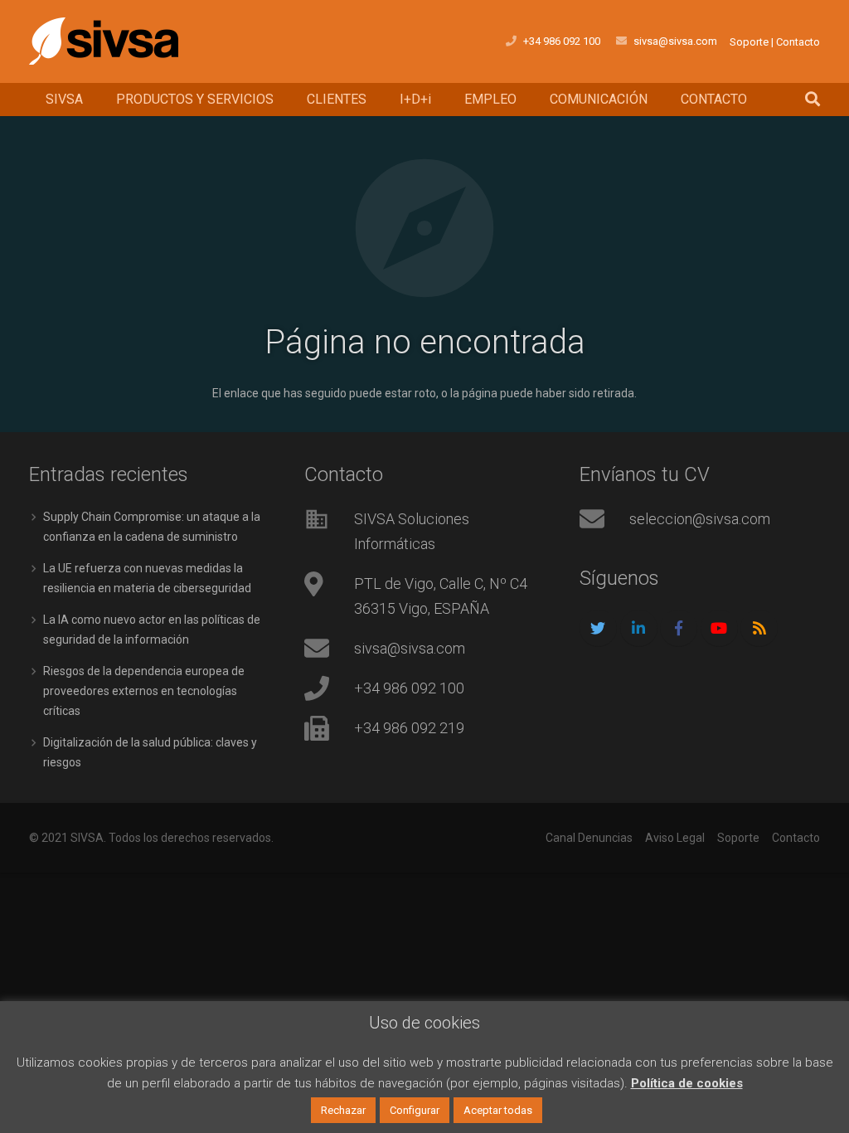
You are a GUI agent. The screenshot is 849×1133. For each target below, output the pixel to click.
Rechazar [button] (343, 1110)
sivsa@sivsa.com (675, 41)
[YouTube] (719, 628)
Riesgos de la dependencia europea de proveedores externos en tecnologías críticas (144, 690)
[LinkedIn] (638, 628)
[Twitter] (598, 628)
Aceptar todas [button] (497, 1110)
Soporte (749, 42)
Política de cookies (687, 1083)
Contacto (798, 42)
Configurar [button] (414, 1110)
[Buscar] (812, 99)
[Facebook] (678, 628)
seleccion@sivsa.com (699, 519)
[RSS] (759, 628)
